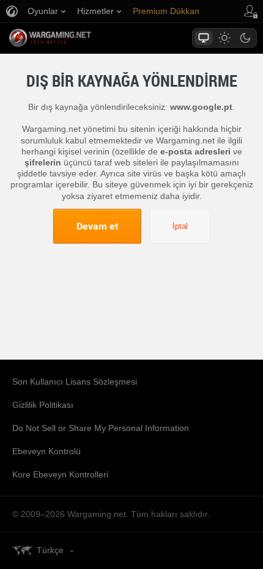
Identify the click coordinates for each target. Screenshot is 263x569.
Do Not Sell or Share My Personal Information (100, 428)
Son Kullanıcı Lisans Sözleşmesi (74, 381)
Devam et (97, 226)
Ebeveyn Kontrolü (46, 451)
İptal (180, 226)
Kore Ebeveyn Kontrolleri (60, 474)
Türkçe (50, 550)
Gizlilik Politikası (42, 405)
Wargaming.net (71, 38)
